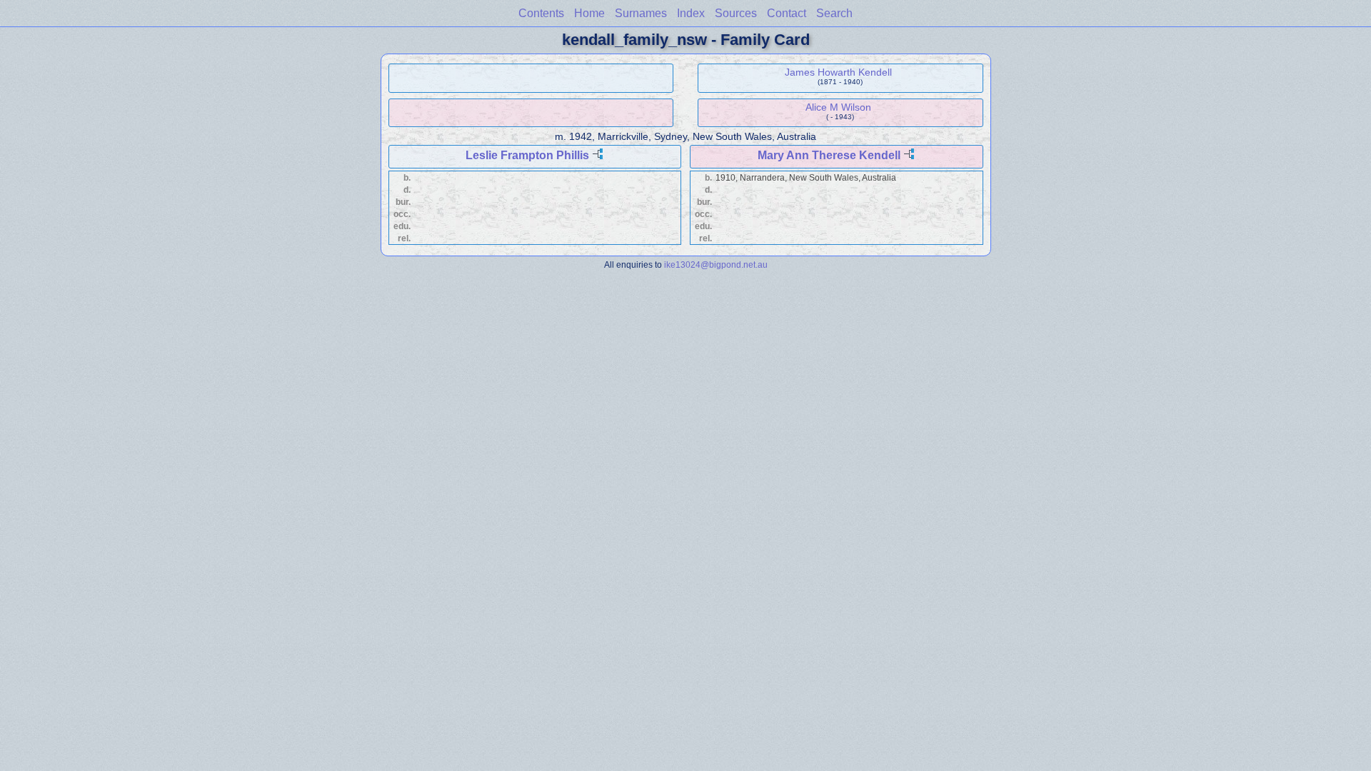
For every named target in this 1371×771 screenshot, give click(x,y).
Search (834, 13)
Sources (736, 13)
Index (691, 13)
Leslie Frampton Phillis (527, 155)
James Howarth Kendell (838, 72)
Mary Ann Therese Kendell (829, 155)
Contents (541, 13)
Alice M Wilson (838, 107)
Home (589, 13)
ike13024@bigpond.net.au (716, 264)
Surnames (641, 13)
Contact (786, 13)
